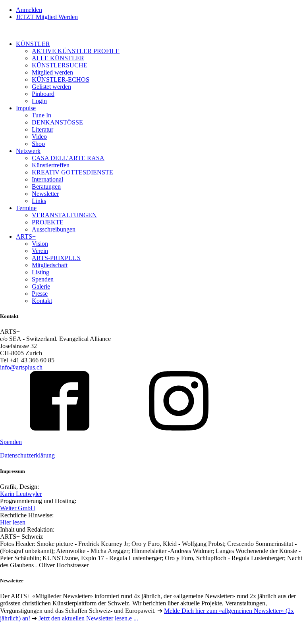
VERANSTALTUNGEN (64, 215)
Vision (40, 243)
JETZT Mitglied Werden (47, 16)
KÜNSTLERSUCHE (59, 65)
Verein (40, 250)
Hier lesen (12, 522)
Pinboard (43, 93)
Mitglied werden (52, 72)
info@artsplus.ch (21, 367)
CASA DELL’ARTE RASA (68, 158)
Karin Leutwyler (21, 493)
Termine (26, 208)
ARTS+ (26, 236)
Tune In (41, 115)
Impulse (26, 108)
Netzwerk (28, 150)
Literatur (42, 129)
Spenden (43, 279)
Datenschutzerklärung (27, 455)
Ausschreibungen (53, 229)
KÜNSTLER (33, 43)
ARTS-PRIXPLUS (56, 258)
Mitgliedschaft (50, 265)
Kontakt (42, 300)
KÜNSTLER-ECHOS (60, 79)
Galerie (41, 286)
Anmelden (29, 9)
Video (39, 136)
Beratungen (46, 186)
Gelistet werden (51, 86)
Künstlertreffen (50, 165)
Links (39, 200)
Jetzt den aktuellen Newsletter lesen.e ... (88, 618)
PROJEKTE (48, 222)
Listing (40, 272)
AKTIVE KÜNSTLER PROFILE (76, 51)
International (47, 179)
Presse (40, 293)
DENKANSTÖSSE (57, 122)
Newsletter (45, 193)
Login (39, 101)
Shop (38, 143)
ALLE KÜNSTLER (58, 58)
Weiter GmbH (17, 508)
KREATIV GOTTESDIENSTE (72, 172)
